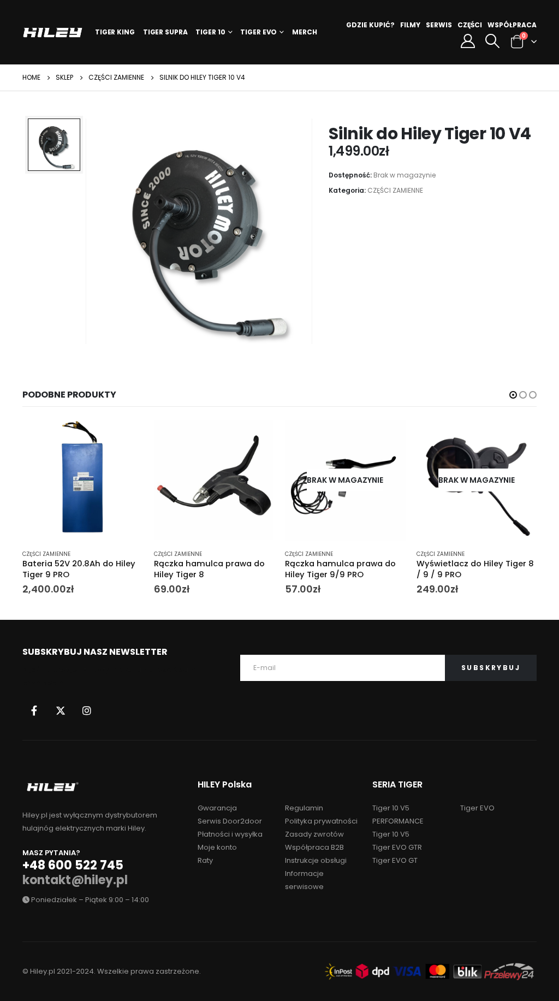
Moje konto (217, 847)
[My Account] (467, 41)
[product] (82, 480)
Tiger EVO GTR (397, 847)
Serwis (439, 24)
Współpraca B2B (314, 847)
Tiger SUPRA (165, 32)
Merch (304, 32)
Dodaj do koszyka (125, 438)
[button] (513, 394)
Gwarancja (217, 808)
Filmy (410, 24)
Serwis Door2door (230, 821)
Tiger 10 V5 (390, 834)
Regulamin (304, 808)
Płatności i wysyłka (230, 834)
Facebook (34, 710)
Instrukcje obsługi (316, 860)
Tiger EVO (258, 32)
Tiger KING (115, 32)
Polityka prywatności (321, 821)
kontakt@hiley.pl (75, 880)
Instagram (87, 710)
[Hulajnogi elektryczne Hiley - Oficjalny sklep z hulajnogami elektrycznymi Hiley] (52, 32)
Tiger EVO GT (395, 860)
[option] (54, 145)
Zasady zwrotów (314, 834)
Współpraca (512, 24)
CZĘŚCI (469, 24)
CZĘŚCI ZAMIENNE (395, 190)
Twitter (61, 710)
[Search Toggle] (492, 41)
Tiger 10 (210, 32)
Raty (205, 860)
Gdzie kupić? (370, 24)
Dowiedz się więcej (387, 438)
